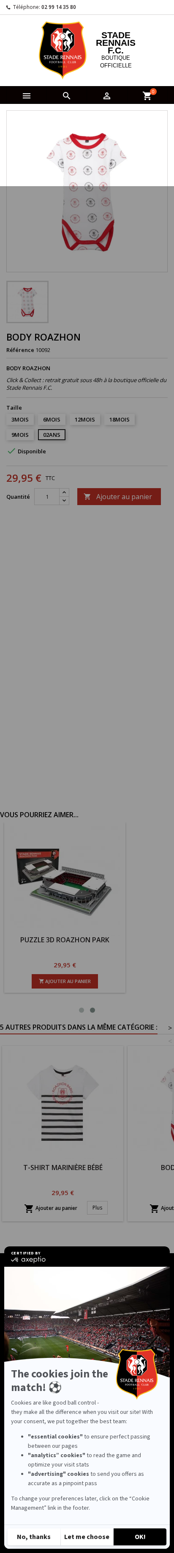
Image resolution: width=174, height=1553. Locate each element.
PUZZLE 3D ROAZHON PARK (129, 939)
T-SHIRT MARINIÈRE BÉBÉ (63, 1167)
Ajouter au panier (118, 496)
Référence (20, 350)
